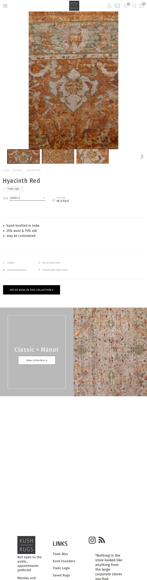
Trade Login (13, 189)
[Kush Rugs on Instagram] (91, 539)
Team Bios (60, 554)
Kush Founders (64, 561)
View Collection (36, 360)
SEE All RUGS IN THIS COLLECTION (31, 289)
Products (18, 170)
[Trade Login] (109, 6)
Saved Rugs (61, 575)
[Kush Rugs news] (101, 539)
